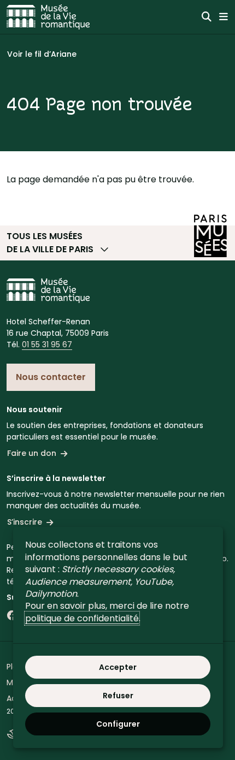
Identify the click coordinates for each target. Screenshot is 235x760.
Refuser (118, 695)
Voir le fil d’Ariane (42, 54)
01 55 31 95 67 (47, 344)
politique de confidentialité (82, 618)
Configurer (118, 724)
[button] (117, 242)
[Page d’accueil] (48, 16)
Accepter (118, 667)
